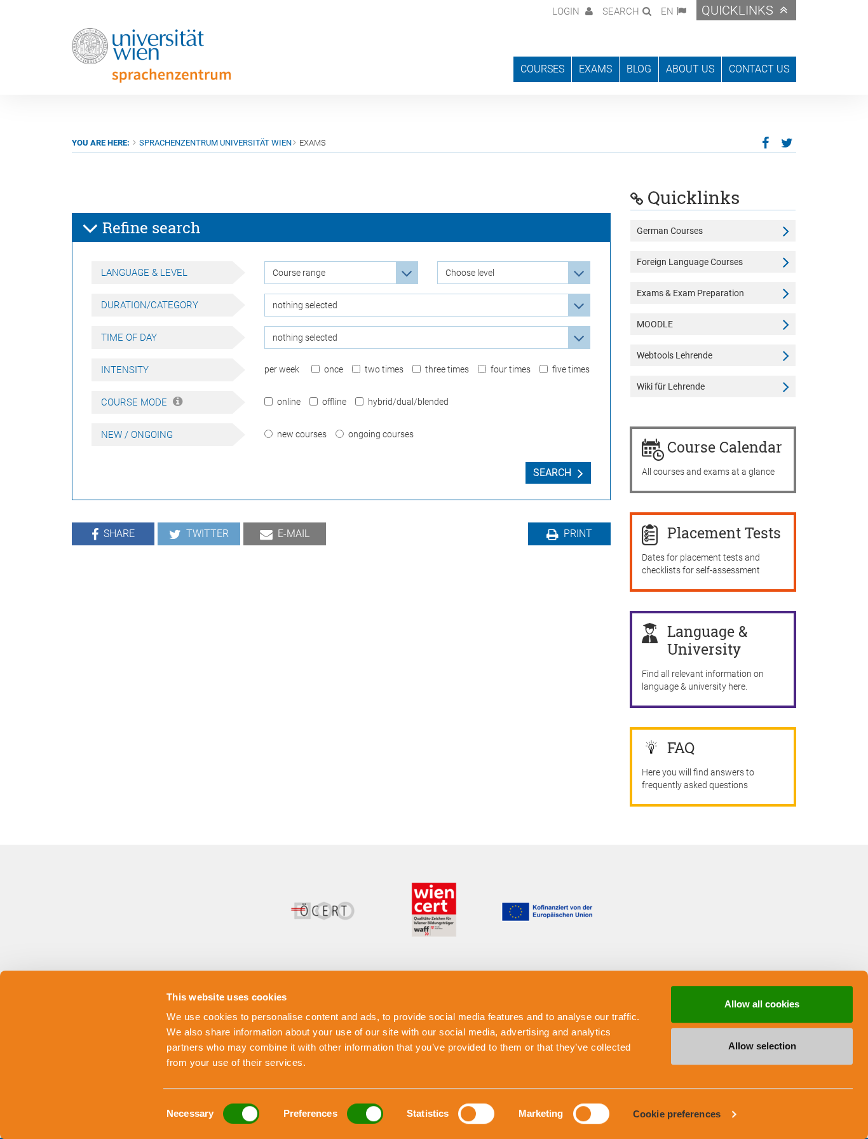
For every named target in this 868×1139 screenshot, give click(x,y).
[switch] (365, 1113)
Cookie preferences (677, 1113)
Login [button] (567, 11)
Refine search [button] (149, 227)
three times (447, 369)
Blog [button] (639, 69)
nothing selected (305, 305)
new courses (302, 434)
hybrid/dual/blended (408, 402)
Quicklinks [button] (737, 10)
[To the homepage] (151, 55)
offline (334, 402)
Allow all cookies (761, 1004)
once (333, 369)
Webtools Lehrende (674, 355)
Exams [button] (595, 69)
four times (511, 369)
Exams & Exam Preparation (690, 293)
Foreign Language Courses (690, 262)
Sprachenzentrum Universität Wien (215, 142)
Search (552, 473)
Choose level (469, 273)
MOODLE (655, 324)
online (289, 402)
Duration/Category (149, 305)
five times (571, 369)
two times (384, 369)
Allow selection (762, 1045)
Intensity (125, 370)
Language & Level (144, 272)
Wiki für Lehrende (671, 386)
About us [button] (690, 69)
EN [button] (667, 11)
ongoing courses (381, 434)
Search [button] (620, 11)
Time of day (129, 337)
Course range (299, 273)
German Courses (670, 231)
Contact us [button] (759, 69)
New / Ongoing (137, 434)
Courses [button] (542, 69)
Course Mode (135, 402)
